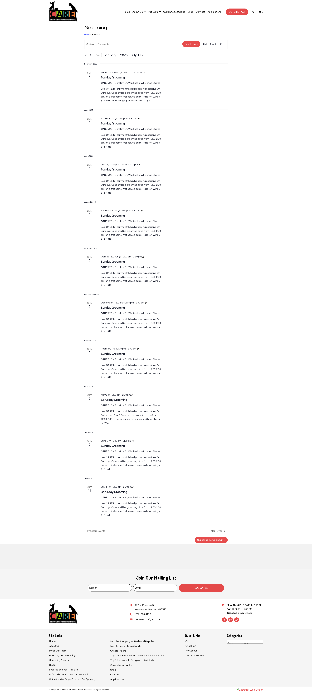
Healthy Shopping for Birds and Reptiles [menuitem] (132, 641)
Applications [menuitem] (117, 679)
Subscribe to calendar (210, 540)
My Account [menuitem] (192, 651)
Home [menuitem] (52, 641)
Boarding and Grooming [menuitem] (62, 655)
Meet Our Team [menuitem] (57, 651)
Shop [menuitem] (113, 670)
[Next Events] (90, 55)
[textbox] (245, 643)
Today (98, 55)
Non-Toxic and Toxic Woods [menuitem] (125, 646)
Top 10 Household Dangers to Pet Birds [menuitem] (132, 660)
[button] (201, 588)
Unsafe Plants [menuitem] (118, 651)
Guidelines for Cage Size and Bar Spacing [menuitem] (72, 679)
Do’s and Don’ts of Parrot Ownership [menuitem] (69, 674)
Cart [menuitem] (187, 641)
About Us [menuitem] (54, 646)
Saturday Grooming (114, 399)
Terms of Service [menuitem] (194, 655)
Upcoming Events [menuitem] (59, 660)
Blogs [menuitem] (52, 665)
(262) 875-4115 (143, 614)
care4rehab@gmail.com (148, 619)
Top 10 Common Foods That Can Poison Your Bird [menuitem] (137, 655)
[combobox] (245, 642)
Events (87, 34)
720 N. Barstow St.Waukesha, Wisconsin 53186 (150, 607)
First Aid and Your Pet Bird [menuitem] (63, 670)
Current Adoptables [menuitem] (121, 665)
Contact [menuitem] (115, 674)
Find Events (191, 44)
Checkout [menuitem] (190, 646)
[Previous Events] (85, 55)
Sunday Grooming (113, 77)
